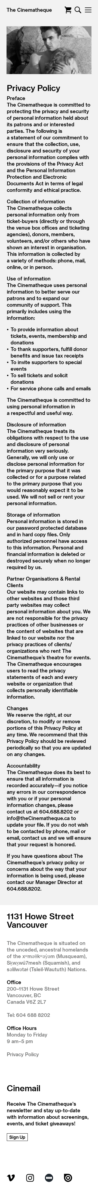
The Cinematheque (29, 10)
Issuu (68, 1178)
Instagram (30, 1178)
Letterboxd (49, 1178)
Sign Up (17, 1137)
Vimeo (11, 1178)
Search (78, 10)
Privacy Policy (23, 1054)
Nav (88, 10)
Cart (68, 10)
